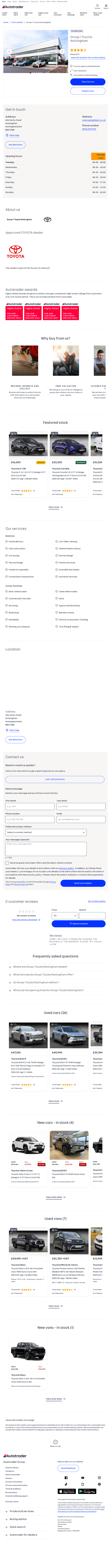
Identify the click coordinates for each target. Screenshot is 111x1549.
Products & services (22, 1511)
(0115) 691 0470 (89, 129)
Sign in (106, 8)
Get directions (15, 145)
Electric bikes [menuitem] (62, 1)
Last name (62, 801)
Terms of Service (21, 884)
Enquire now (88, 91)
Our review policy (96, 58)
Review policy (11, 1492)
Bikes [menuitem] (15, 1)
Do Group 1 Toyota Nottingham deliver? (36, 982)
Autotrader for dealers (23, 1535)
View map (14, 135)
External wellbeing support (16, 1496)
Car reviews (58, 14)
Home (5, 22)
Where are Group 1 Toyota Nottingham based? (40, 967)
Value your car (43, 14)
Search (82, 910)
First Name (10, 801)
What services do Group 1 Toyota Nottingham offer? (43, 975)
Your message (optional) (17, 840)
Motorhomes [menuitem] (24, 1)
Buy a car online (98, 14)
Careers (8, 1478)
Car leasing (70, 14)
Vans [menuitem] (9, 1)
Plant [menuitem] (54, 1)
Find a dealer (17, 22)
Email (59, 814)
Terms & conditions (13, 1489)
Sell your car (29, 14)
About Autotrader (12, 1475)
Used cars (4, 14)
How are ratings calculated (24, 920)
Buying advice (18, 1519)
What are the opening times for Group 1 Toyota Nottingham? (48, 990)
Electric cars (83, 14)
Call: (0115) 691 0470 (55, 779)
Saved (97, 8)
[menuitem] (6, 14)
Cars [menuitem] (4, 1)
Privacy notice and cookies (16, 1485)
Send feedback (68, 1468)
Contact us (9, 1471)
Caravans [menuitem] (34, 1)
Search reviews (80, 924)
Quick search (17, 1527)
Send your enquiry (83, 883)
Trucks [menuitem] (42, 1)
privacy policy (66, 868)
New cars (16, 14)
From (54, 910)
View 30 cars (87, 82)
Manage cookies (12, 1502)
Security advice (11, 1468)
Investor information (13, 1482)
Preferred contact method (18, 827)
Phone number (12, 814)
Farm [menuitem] (48, 1)
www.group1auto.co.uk (94, 120)
